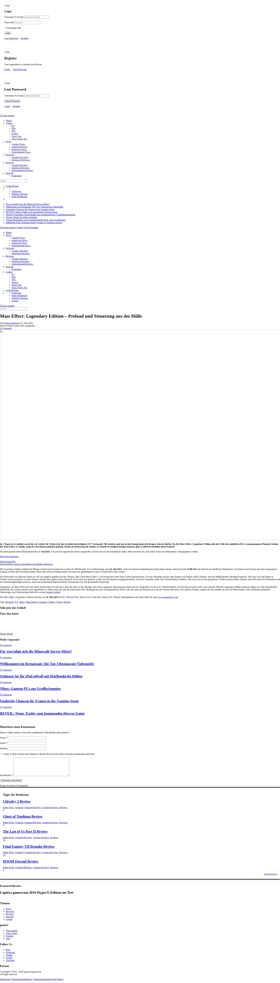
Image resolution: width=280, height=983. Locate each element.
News (8, 141)
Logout (15, 301)
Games (9, 123)
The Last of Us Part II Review (25, 831)
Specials (9, 173)
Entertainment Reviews (22, 170)
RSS (8, 950)
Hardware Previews (21, 160)
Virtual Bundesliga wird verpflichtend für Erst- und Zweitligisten (35, 220)
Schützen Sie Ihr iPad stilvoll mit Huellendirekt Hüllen (41, 676)
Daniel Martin (10, 323)
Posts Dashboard (19, 196)
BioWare (10, 602)
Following (16, 191)
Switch (15, 133)
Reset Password (12, 101)
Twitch (9, 958)
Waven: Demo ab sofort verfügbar (21, 217)
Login (8, 33)
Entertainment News (21, 152)
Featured (19, 807)
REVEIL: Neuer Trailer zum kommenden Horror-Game (31, 212)
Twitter (9, 955)
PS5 (13, 131)
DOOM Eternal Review (20, 861)
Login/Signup (12, 186)
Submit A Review (20, 194)
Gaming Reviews (20, 165)
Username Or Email (13, 17)
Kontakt (9, 936)
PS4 (13, 128)
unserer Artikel (53, 592)
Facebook (10, 952)
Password (8, 22)
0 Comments (6, 328)
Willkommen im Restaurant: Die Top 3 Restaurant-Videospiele (34, 207)
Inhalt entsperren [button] (7, 561)
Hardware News (19, 149)
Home (9, 120)
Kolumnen (16, 176)
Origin (59, 602)
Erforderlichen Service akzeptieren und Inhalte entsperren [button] (26, 564)
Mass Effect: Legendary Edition (40, 602)
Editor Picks (8, 807)
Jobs (8, 938)
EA (16, 602)
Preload (66, 602)
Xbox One (16, 136)
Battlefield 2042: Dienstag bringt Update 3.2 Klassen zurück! (34, 222)
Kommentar (6, 775)
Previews (10, 154)
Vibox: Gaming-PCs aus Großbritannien (30, 688)
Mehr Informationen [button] (9, 556)
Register (24, 38)
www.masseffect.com (168, 597)
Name (3, 737)
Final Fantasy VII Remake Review (28, 846)
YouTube (10, 960)
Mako (22, 602)
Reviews (10, 162)
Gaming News (18, 144)
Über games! (12, 930)
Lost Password (11, 38)
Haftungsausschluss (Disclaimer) (48, 979)
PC (13, 126)
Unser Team (11, 933)
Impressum (5, 979)
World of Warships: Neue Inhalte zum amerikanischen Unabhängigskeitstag (40, 214)
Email (3, 743)
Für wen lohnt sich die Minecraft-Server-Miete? (28, 204)
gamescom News (19, 147)
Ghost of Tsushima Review (22, 816)
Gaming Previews (20, 157)
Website (3, 748)
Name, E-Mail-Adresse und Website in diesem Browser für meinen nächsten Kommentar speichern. (49, 754)
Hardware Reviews (20, 168)
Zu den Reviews (270, 874)
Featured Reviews (32, 807)
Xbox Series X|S (19, 139)
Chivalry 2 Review (17, 801)
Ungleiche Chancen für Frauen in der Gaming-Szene (30, 209)
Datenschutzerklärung (22, 979)
